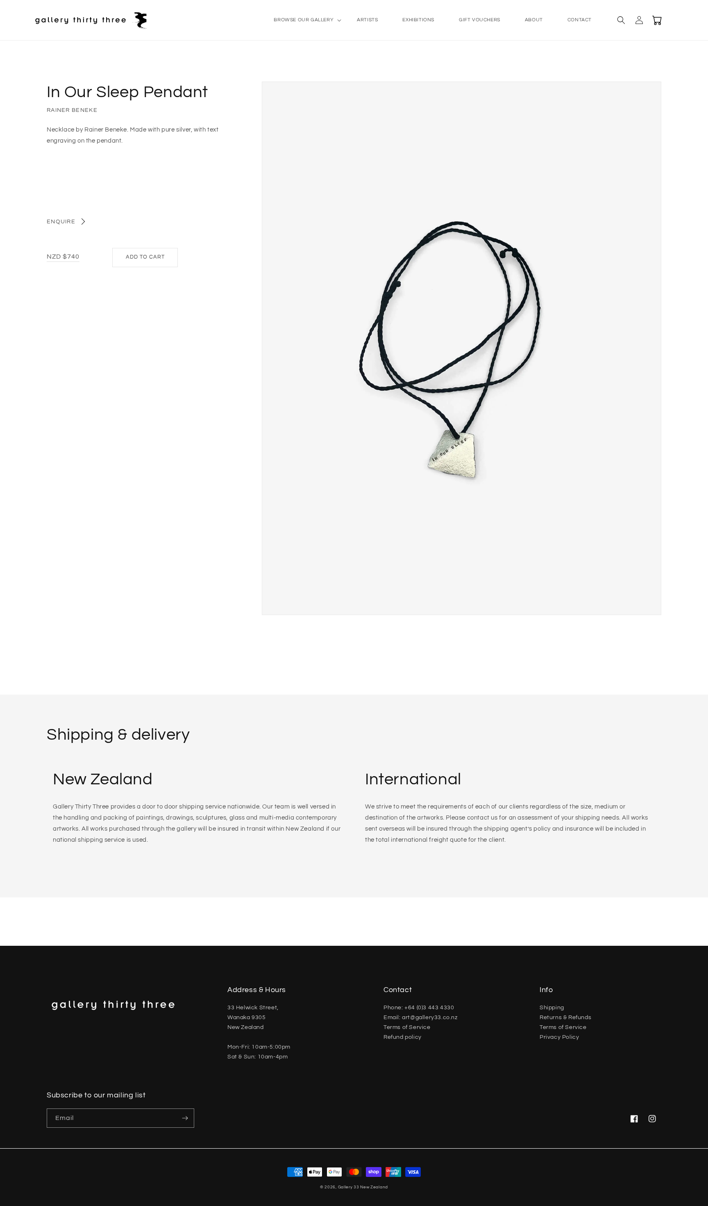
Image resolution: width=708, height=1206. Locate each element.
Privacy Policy (559, 1037)
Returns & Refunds (565, 1017)
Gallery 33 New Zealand (363, 1187)
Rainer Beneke (72, 110)
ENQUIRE (61, 222)
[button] (303, 20)
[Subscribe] (185, 1118)
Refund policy (403, 1037)
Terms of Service (407, 1027)
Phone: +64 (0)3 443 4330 (419, 1008)
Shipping (552, 1008)
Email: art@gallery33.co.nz (421, 1017)
